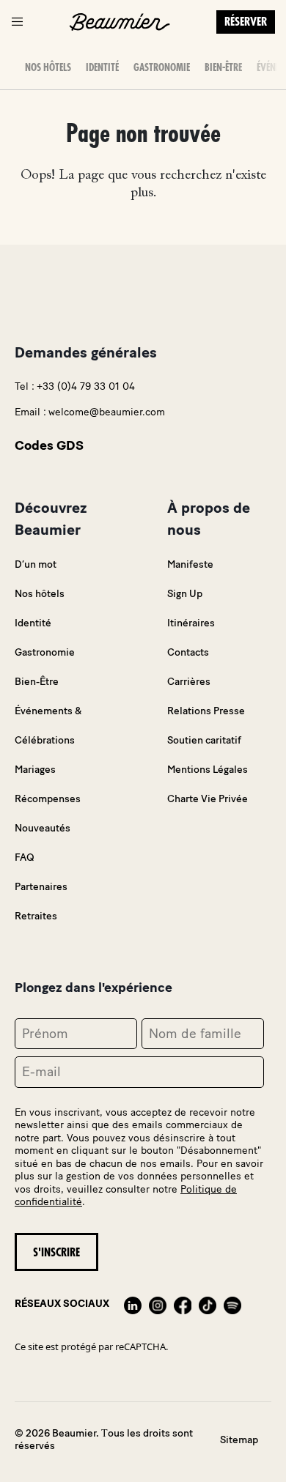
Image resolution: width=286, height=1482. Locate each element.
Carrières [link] (188, 681)
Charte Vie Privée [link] (207, 799)
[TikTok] (207, 1304)
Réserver (245, 22)
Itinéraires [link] (191, 623)
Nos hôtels (48, 67)
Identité (102, 67)
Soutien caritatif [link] (204, 740)
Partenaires (41, 887)
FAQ (24, 857)
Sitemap (239, 1440)
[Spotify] (232, 1304)
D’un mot (35, 564)
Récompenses (48, 799)
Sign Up (184, 594)
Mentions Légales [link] (207, 769)
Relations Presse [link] (206, 711)
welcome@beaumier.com (106, 412)
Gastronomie (161, 67)
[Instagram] (157, 1304)
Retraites (36, 916)
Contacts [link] (188, 652)
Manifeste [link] (190, 564)
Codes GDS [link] (49, 445)
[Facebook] (182, 1304)
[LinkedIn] (133, 1304)
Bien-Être (223, 67)
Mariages (35, 769)
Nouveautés (42, 828)
